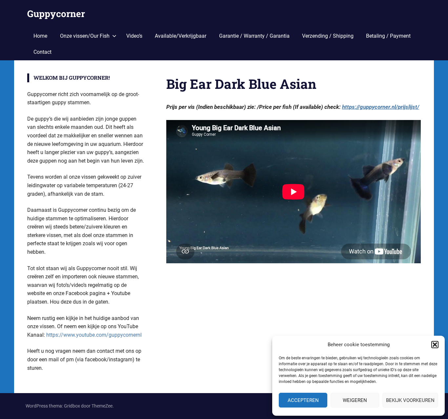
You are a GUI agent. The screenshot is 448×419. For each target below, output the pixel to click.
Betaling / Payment (388, 36)
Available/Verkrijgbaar (180, 36)
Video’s (134, 36)
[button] (435, 344)
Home (40, 36)
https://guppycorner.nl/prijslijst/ (380, 107)
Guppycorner (56, 14)
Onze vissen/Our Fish (85, 36)
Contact (42, 52)
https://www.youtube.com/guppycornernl (94, 335)
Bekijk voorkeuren (410, 400)
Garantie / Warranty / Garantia (254, 36)
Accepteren (303, 400)
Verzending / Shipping (328, 36)
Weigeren (355, 400)
